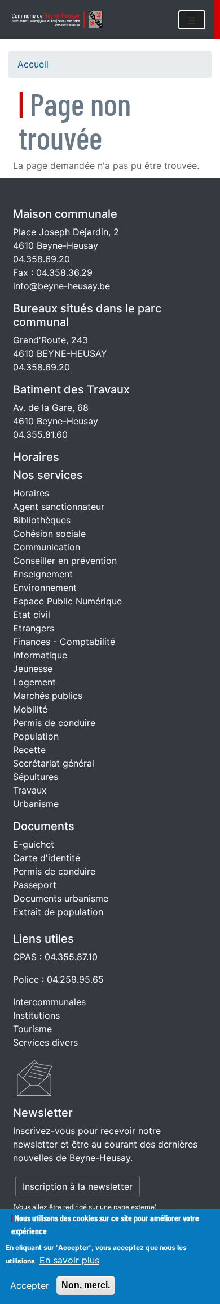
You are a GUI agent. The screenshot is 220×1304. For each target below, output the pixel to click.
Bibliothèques (42, 520)
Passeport (34, 884)
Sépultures (35, 776)
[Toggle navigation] (191, 19)
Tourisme (32, 1028)
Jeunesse (32, 668)
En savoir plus (69, 1260)
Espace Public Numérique (67, 601)
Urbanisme (36, 803)
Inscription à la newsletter (78, 1186)
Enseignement (43, 574)
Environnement (45, 587)
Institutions (36, 1015)
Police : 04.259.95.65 (58, 979)
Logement (34, 682)
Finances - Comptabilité (64, 641)
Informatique (40, 655)
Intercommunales (49, 1001)
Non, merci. (85, 1285)
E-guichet (33, 844)
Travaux (30, 790)
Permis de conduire (54, 722)
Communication (46, 547)
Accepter (29, 1285)
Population (36, 736)
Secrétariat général (53, 763)
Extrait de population (58, 911)
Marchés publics (47, 695)
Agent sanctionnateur (58, 506)
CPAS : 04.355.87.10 (55, 956)
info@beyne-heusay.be (61, 286)
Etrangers (33, 628)
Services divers (45, 1042)
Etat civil (31, 614)
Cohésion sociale (49, 533)
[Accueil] (61, 19)
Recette (29, 749)
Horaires (36, 457)
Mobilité (30, 709)
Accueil (33, 64)
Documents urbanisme (60, 898)
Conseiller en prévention (65, 560)
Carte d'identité (46, 857)
